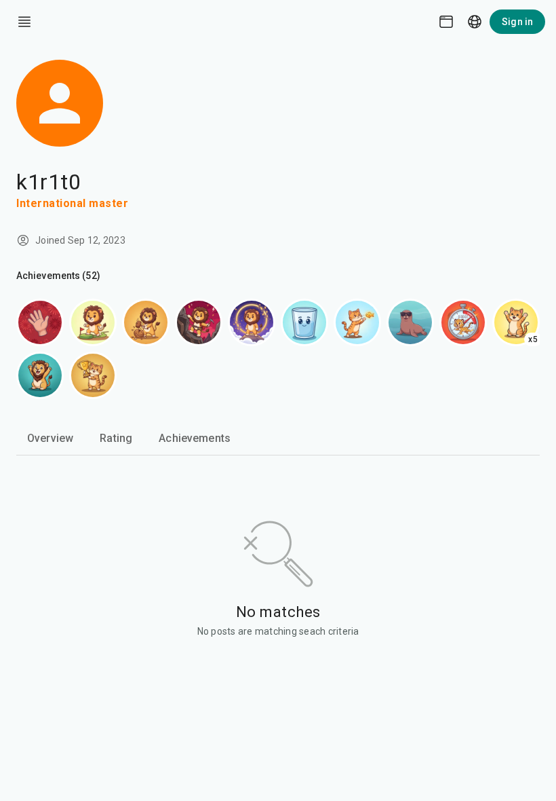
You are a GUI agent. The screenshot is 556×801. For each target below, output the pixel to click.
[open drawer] (24, 21)
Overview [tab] (50, 438)
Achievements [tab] (195, 438)
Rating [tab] (116, 438)
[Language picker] (474, 21)
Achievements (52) (58, 275)
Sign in (517, 21)
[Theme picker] (446, 21)
